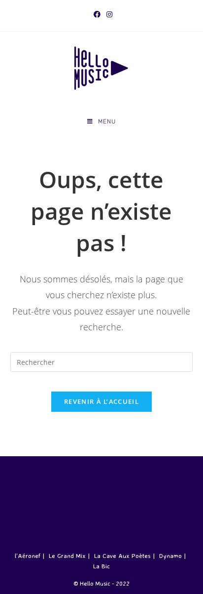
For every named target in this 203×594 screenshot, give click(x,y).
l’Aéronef (27, 555)
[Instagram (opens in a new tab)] (107, 14)
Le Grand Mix (67, 555)
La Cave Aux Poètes (122, 555)
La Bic (101, 566)
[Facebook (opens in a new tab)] (97, 14)
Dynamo (170, 555)
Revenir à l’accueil (101, 401)
